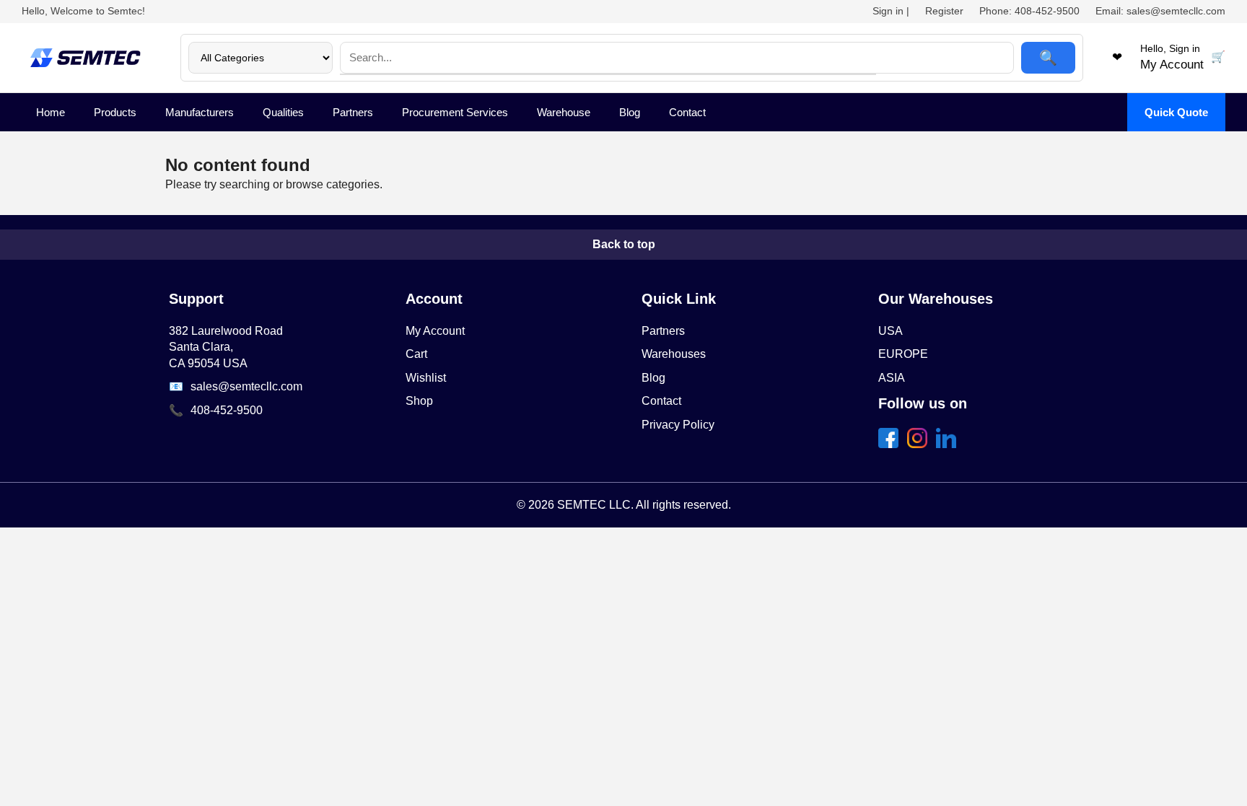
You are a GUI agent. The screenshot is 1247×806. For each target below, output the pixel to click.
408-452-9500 (227, 410)
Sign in (887, 11)
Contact (687, 112)
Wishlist (426, 378)
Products (115, 112)
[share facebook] (891, 444)
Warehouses (674, 354)
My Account (435, 331)
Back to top (623, 244)
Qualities (283, 112)
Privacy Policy (678, 425)
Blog (629, 112)
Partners (353, 112)
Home (50, 112)
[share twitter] (920, 444)
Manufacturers (199, 112)
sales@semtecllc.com (246, 386)
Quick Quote (1176, 112)
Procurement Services (455, 112)
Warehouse (563, 112)
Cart (416, 354)
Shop (419, 401)
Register (944, 11)
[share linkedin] (949, 444)
